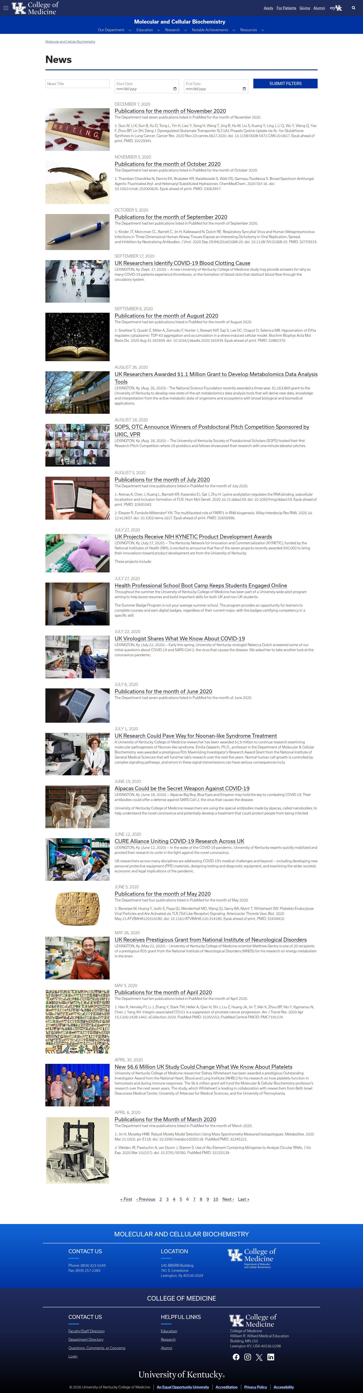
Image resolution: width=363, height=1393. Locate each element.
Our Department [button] (111, 30)
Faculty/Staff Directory (86, 1331)
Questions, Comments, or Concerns (96, 1348)
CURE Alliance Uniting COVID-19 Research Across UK (179, 841)
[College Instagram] (247, 1358)
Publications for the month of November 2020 (170, 111)
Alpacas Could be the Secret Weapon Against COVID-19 (182, 788)
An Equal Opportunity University (183, 1387)
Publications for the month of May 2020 (163, 894)
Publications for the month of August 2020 (166, 316)
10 (215, 1199)
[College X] (259, 1357)
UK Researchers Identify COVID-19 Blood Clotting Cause (182, 263)
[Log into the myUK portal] (336, 8)
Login (73, 1356)
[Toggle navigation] (6, 8)
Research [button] (172, 30)
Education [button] (145, 30)
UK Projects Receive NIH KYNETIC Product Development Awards (193, 537)
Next (226, 1199)
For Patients (286, 8)
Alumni (319, 8)
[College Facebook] (236, 1358)
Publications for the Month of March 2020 (165, 1119)
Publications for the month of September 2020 (171, 217)
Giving (305, 8)
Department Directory (85, 1339)
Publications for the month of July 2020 (162, 479)
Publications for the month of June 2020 (163, 691)
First (128, 1199)
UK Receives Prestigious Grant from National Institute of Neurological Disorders (211, 940)
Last (242, 1199)
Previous (147, 1199)
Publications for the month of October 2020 (168, 164)
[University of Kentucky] (181, 1375)
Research (168, 1339)
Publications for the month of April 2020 (163, 992)
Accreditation (227, 1387)
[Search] (354, 8)
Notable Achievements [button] (210, 30)
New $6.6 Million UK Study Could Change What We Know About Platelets (203, 1067)
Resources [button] (248, 30)
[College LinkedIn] (270, 1358)
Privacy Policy (255, 1387)
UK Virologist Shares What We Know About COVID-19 (180, 638)
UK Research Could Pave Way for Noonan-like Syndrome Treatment (196, 736)
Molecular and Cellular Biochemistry (70, 41)
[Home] (35, 7)
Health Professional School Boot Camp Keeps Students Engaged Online (201, 585)
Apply (268, 8)
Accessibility (284, 1387)
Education (169, 1331)
